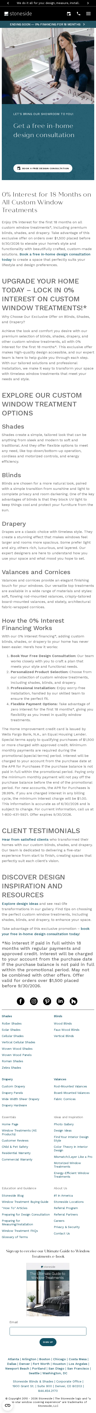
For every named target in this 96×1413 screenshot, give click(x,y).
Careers (59, 1220)
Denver (24, 1364)
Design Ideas (63, 1130)
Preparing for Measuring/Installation (17, 1222)
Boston (44, 1359)
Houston (59, 1364)
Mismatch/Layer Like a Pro (73, 1156)
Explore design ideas (20, 904)
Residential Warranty (16, 1153)
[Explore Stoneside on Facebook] (21, 1001)
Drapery (7, 1079)
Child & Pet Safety (15, 1146)
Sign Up (48, 1342)
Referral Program (66, 1208)
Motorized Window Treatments (67, 1164)
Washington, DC (54, 1373)
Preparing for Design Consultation (26, 1214)
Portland (39, 1368)
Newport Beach (17, 1368)
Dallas (11, 1364)
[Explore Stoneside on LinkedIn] (60, 1001)
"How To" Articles (14, 1208)
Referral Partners (66, 1214)
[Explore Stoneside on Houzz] (73, 1001)
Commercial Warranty (17, 1159)
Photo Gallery (63, 1124)
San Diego (56, 1368)
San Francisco (78, 1368)
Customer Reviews (15, 1140)
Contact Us (62, 1233)
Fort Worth (41, 1364)
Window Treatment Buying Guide (25, 1202)
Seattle (34, 1373)
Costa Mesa (78, 1359)
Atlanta (13, 1359)
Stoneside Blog (12, 1195)
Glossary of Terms (15, 1237)
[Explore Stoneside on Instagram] (34, 1001)
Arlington (29, 1359)
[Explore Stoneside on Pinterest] (47, 1001)
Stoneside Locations (68, 1202)
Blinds (58, 1016)
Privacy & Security (66, 1227)
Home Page (10, 1124)
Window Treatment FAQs (20, 1230)
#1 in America (63, 1195)
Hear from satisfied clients (25, 839)
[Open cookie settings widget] (7, 1405)
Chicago (59, 1359)
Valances (60, 1079)
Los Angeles (78, 1364)
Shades (7, 1016)
